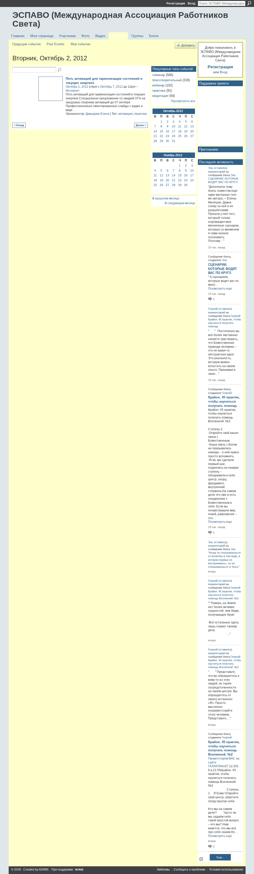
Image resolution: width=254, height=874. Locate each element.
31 (173, 141)
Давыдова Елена (97, 113)
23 (167, 136)
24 (173, 136)
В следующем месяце (180, 203)
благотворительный (167, 80)
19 (186, 131)
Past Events (55, 44)
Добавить (188, 45)
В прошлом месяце (165, 198)
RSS (201, 859)
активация (125, 113)
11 (179, 126)
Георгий (213, 308)
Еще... (220, 857)
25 (180, 136)
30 (167, 141)
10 (173, 126)
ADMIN (43, 869)
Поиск (249, 3)
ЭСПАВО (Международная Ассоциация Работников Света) (120, 19)
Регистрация (175, 3)
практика (140, 113)
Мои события (80, 44)
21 (155, 136)
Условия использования (226, 869)
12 (186, 126)
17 (173, 131)
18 (180, 131)
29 (161, 141)
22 (161, 136)
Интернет (73, 90)
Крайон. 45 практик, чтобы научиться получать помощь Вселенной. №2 (224, 595)
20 (192, 131)
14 (155, 131)
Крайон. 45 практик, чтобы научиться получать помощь (224, 323)
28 (155, 141)
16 (167, 131)
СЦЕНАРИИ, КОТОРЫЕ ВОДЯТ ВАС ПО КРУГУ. (222, 269)
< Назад (19, 125)
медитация (160, 96)
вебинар (158, 85)
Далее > (141, 125)
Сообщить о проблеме (189, 869)
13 (192, 126)
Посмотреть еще (220, 288)
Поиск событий (60, 70)
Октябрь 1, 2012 (77, 86)
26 (186, 136)
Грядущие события (26, 44)
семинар (158, 75)
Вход (191, 3)
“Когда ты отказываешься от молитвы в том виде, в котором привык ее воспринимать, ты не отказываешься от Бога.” (224, 559)
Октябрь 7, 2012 (111, 86)
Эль (210, 167)
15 (161, 131)
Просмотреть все (183, 101)
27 (192, 136)
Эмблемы (163, 869)
